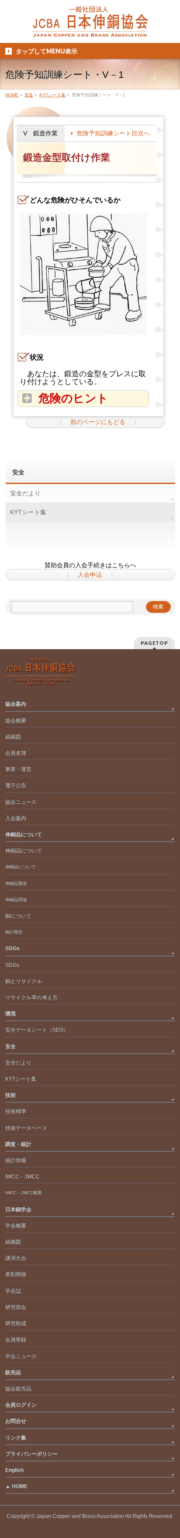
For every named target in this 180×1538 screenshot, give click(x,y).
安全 (18, 472)
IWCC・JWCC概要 (25, 1192)
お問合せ (15, 1421)
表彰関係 (15, 1274)
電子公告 (15, 785)
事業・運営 (18, 769)
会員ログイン (21, 1405)
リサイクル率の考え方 (31, 997)
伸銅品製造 (16, 883)
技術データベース (26, 1128)
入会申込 (90, 574)
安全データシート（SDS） (37, 1030)
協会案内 (15, 704)
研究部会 (15, 1307)
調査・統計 (18, 1144)
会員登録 (15, 1339)
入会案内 (15, 818)
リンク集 (15, 1438)
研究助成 (15, 1323)
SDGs (12, 948)
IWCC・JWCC (22, 1177)
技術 (10, 1095)
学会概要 (15, 1226)
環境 (10, 1014)
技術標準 (15, 1111)
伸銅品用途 (16, 899)
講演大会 (15, 1258)
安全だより (25, 493)
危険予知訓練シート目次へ (113, 133)
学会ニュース (21, 1356)
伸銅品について (23, 834)
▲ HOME (16, 1486)
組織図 (13, 737)
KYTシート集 (28, 512)
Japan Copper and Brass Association (80, 1516)
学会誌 (13, 1291)
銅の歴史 (14, 932)
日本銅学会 (18, 1209)
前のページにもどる (97, 421)
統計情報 (15, 1160)
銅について (18, 916)
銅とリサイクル (23, 981)
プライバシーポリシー (31, 1454)
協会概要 (15, 721)
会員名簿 (15, 753)
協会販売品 (18, 1389)
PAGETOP (154, 643)
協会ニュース (21, 802)
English (14, 1470)
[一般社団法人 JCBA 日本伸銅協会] (90, 27)
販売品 (13, 1372)
